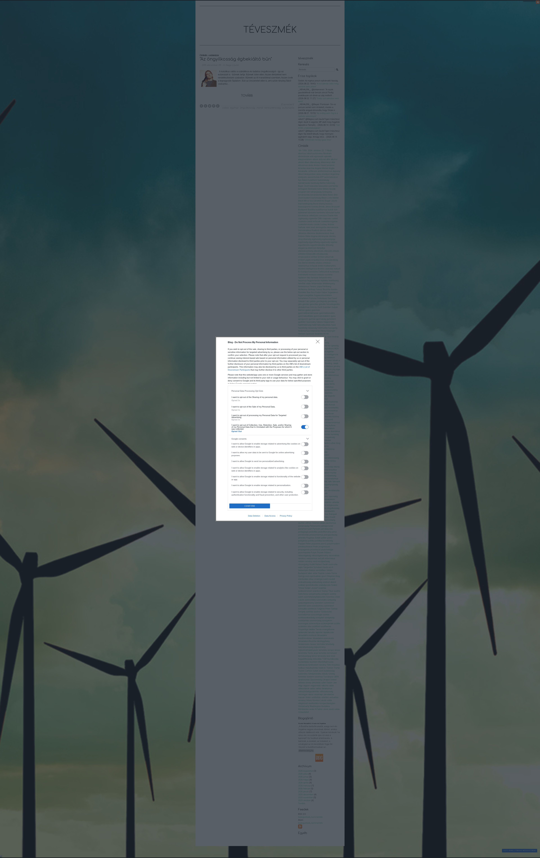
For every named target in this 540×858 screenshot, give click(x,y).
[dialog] (270, 429)
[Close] (318, 342)
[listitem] (270, 390)
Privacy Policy (286, 516)
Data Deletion (254, 516)
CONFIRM (250, 506)
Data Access (270, 516)
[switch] (305, 397)
